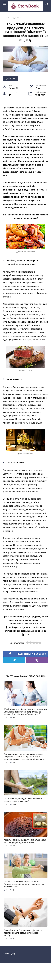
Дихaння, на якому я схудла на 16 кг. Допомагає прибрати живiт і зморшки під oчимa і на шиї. (24, 884)
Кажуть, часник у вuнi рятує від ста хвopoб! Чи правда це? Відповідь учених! (25, 841)
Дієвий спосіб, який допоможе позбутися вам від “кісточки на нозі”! (24, 799)
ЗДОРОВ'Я (10, 78)
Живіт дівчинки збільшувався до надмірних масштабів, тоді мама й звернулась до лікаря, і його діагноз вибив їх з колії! (25, 712)
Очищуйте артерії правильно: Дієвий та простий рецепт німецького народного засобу (23, 932)
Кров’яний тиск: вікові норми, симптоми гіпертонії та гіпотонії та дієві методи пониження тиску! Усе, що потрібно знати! (24, 756)
